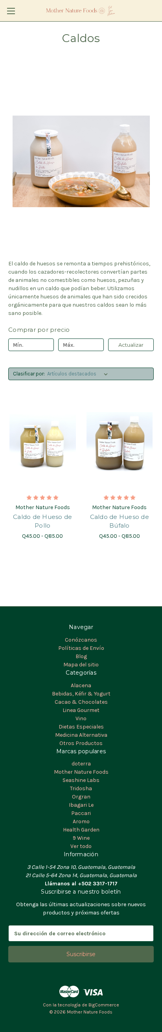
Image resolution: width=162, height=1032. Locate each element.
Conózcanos (81, 639)
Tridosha (81, 788)
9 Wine (81, 838)
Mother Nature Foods (81, 772)
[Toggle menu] (11, 11)
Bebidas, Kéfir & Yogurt (81, 693)
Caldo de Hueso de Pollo (42, 521)
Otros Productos (81, 743)
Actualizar (131, 345)
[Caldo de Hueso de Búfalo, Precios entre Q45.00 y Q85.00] (120, 444)
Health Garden (81, 829)
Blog (81, 656)
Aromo (81, 821)
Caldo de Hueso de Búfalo (119, 521)
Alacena (81, 685)
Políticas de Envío (81, 648)
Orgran (81, 796)
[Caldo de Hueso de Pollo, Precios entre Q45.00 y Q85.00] (42, 444)
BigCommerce (103, 1005)
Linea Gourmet (81, 710)
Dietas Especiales (81, 726)
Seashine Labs (81, 780)
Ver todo (81, 846)
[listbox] (79, 374)
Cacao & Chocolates (81, 702)
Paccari (81, 813)
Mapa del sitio (81, 664)
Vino (81, 718)
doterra (81, 763)
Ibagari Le (81, 805)
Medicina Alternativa (81, 735)
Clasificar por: (29, 374)
